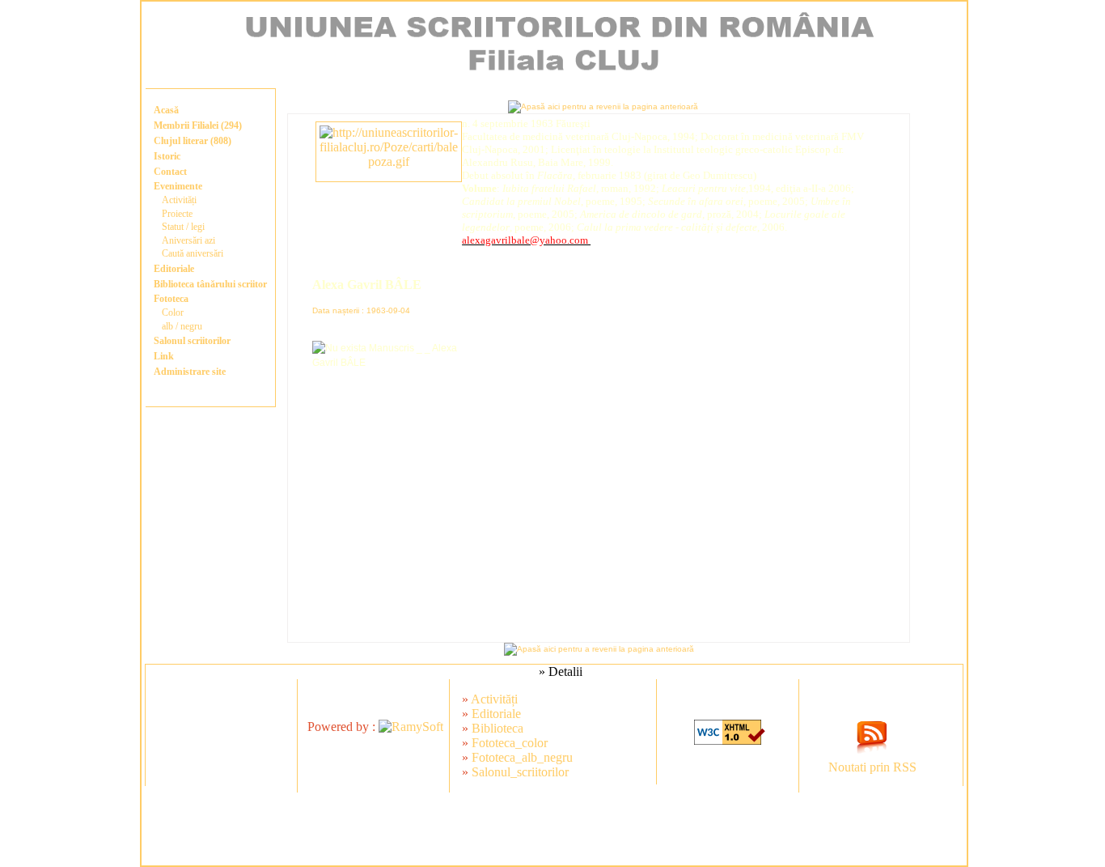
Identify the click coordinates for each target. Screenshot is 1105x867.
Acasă (166, 110)
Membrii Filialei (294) (198, 125)
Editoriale (174, 268)
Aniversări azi (188, 240)
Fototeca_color (510, 743)
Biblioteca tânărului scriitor (210, 284)
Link (164, 356)
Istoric (167, 156)
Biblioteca (497, 728)
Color (173, 312)
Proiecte (177, 213)
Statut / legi (183, 226)
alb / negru (182, 326)
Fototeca (171, 298)
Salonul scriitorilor (192, 340)
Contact (170, 171)
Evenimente (178, 186)
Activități (179, 200)
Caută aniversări (192, 253)
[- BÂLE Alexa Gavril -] (388, 161)
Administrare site (190, 371)
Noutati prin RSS (872, 767)
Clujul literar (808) (192, 141)
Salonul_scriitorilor (520, 772)
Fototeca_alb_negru (522, 757)
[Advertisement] (554, 829)
